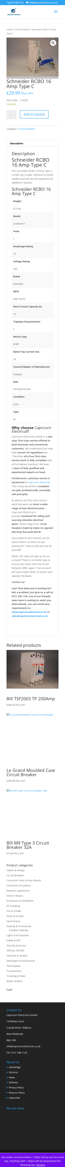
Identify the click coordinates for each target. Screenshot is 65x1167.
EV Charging (13, 905)
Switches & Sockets (17, 955)
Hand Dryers (13, 921)
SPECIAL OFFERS (15, 950)
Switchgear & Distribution (20, 960)
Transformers (14, 971)
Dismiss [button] (40, 1165)
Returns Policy (17, 1092)
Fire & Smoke (13, 911)
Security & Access (16, 945)
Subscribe (14, 1097)
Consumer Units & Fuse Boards (23, 880)
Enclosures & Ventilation (20, 900)
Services (13, 1072)
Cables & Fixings (15, 870)
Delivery (13, 1082)
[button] (53, 43)
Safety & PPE (13, 940)
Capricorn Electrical (39, 482)
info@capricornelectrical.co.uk (23, 1046)
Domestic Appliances (18, 890)
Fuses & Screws (15, 916)
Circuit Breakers (22, 29)
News (12, 1077)
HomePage (15, 1067)
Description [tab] (16, 143)
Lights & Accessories (17, 935)
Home (9, 29)
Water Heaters (14, 981)
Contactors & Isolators (18, 885)
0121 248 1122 (19, 1052)
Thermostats (13, 965)
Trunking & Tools (15, 976)
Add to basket (34, 114)
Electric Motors (14, 895)
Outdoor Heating (18, 930)
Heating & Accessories (18, 926)
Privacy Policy (16, 1087)
